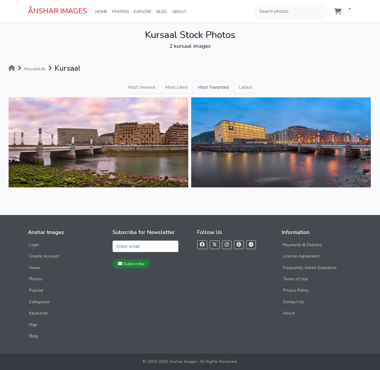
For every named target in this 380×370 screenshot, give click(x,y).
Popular (36, 290)
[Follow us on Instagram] (227, 245)
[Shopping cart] (337, 12)
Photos (122, 11)
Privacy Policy (295, 290)
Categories (39, 302)
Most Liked (176, 87)
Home (102, 11)
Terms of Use (295, 279)
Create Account (44, 256)
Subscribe (134, 264)
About (180, 11)
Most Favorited (213, 87)
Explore (144, 11)
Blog (163, 11)
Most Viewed (141, 87)
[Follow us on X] (215, 245)
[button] (347, 9)
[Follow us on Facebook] (202, 245)
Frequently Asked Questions (310, 268)
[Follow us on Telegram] (251, 245)
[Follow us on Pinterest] (239, 245)
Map (33, 325)
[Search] (322, 11)
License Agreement (301, 256)
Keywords (38, 313)
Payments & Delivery (302, 245)
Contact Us (293, 302)
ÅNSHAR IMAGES (57, 11)
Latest (245, 87)
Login (34, 245)
